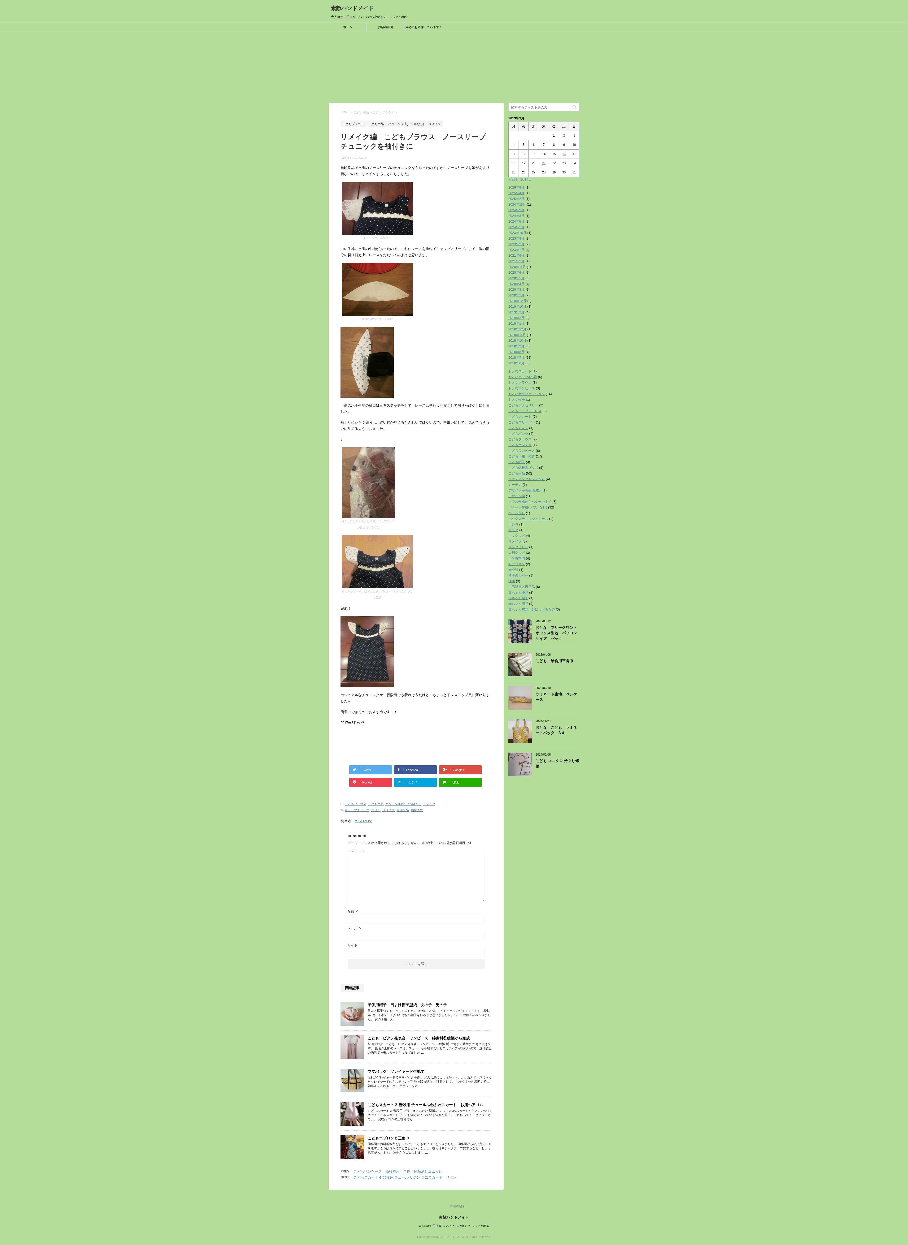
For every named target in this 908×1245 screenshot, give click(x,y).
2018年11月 (517, 335)
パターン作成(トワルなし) (403, 804)
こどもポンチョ (520, 445)
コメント (356, 851)
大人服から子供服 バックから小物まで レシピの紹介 (454, 1226)
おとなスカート (520, 371)
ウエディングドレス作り (526, 479)
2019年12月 (517, 301)
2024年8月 (516, 216)
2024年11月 (517, 204)
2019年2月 (516, 318)
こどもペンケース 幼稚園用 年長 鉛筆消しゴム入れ (398, 1171)
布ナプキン (516, 564)
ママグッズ (516, 536)
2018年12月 (517, 329)
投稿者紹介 (385, 27)
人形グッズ (516, 553)
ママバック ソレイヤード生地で (396, 1071)
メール (355, 928)
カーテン (515, 485)
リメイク (429, 804)
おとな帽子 (516, 399)
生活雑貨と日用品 (521, 587)
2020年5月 (516, 278)
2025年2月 (516, 199)
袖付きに (417, 810)
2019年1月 (516, 323)
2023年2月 (516, 244)
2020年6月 (516, 272)
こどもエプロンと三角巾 (388, 1138)
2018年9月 (516, 346)
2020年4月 (516, 284)
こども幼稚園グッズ (523, 468)
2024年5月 (516, 221)
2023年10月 (517, 233)
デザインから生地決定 (524, 490)
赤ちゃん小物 (518, 592)
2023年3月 (516, 238)
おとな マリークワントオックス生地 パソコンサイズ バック (556, 633)
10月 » (525, 179)
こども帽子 (516, 462)
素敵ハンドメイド (352, 8)
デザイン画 (516, 496)
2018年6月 (516, 363)
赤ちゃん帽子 (518, 598)
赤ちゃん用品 (518, 604)
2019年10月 (517, 306)
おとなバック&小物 (522, 377)
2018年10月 (517, 340)
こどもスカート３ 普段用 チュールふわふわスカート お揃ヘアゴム (425, 1105)
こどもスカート (520, 416)
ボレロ (513, 524)
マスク (513, 530)
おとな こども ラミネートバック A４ (556, 730)
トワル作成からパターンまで (529, 502)
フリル (375, 810)
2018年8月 (516, 352)
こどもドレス (518, 428)
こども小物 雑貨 (521, 456)
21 (544, 163)
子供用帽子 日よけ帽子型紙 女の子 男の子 (407, 1005)
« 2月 (512, 179)
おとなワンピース (521, 388)
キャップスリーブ (357, 810)
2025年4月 (516, 193)
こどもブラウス (355, 804)
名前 (353, 911)
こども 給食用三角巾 (554, 661)
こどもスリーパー (521, 422)
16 (564, 154)
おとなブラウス (520, 382)
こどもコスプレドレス (524, 411)
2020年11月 (517, 267)
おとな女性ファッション (526, 394)
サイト (353, 945)
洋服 (511, 581)
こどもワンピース (521, 450)
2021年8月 (516, 255)
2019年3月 (516, 312)
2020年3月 (516, 289)
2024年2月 (516, 227)
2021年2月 (516, 261)
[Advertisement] (454, 67)
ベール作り (516, 513)
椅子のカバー (518, 575)
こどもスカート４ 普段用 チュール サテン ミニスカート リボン (405, 1177)
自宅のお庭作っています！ (423, 27)
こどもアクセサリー (523, 405)
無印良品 (403, 810)
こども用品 (376, 804)
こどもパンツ (518, 433)
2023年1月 (516, 250)
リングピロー (518, 547)
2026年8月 (516, 187)
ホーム (347, 27)
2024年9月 (516, 210)
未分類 (513, 570)
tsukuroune (363, 821)
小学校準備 (516, 558)
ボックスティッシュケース (528, 519)
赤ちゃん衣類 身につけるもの (531, 609)
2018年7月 (516, 357)
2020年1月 (516, 295)
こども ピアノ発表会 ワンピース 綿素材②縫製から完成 (419, 1038)
